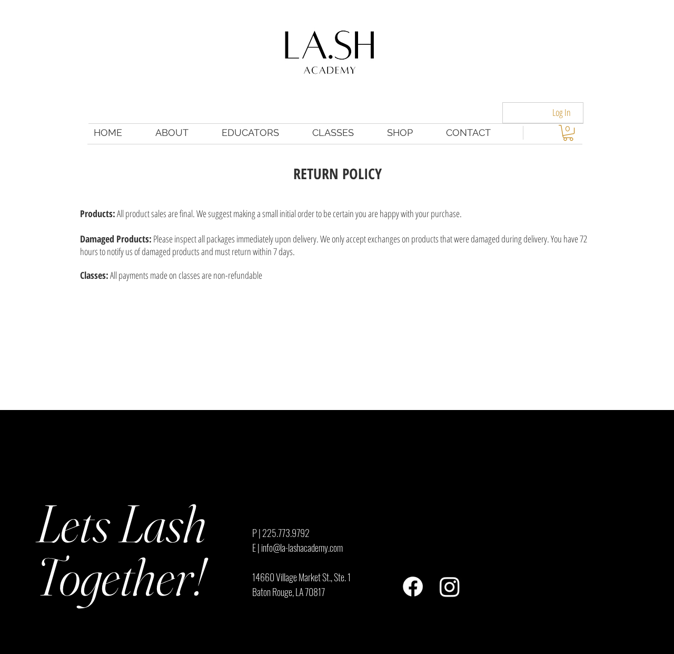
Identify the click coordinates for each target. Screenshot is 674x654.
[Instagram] (450, 586)
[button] (568, 133)
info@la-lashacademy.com (302, 547)
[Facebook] (413, 586)
